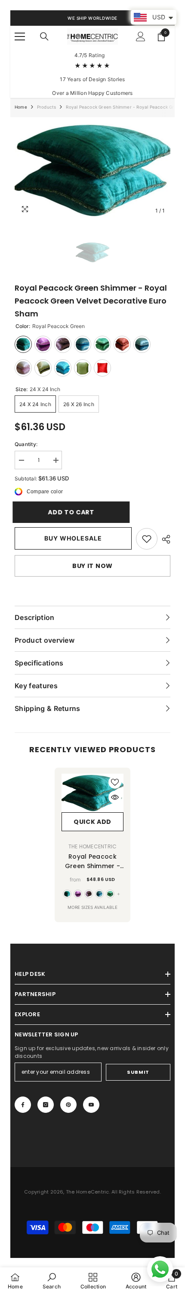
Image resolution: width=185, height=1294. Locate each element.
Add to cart (75, 512)
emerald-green (110, 894)
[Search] (44, 36)
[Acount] (140, 36)
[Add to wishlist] (114, 782)
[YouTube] (91, 1105)
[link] (146, 539)
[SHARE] (163, 539)
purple (78, 894)
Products (46, 106)
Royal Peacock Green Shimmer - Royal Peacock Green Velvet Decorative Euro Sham (92, 861)
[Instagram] (45, 1105)
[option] (92, 170)
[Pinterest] (68, 1105)
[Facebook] (23, 1105)
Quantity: (26, 444)
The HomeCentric (92, 846)
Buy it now (92, 566)
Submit (138, 1072)
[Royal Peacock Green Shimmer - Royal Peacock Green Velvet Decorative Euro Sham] (92, 793)
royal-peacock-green (67, 894)
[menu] (20, 36)
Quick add (92, 821)
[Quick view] (114, 797)
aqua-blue (99, 894)
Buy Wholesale (73, 538)
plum (88, 894)
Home (21, 106)
